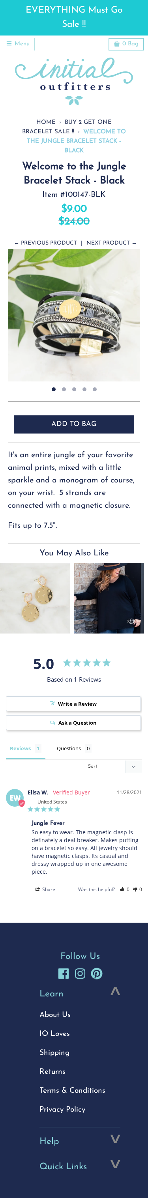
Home (46, 122)
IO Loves (54, 1034)
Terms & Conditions (72, 1091)
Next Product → (111, 243)
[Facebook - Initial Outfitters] (63, 973)
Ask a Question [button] (77, 722)
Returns (52, 1072)
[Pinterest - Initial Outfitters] (97, 973)
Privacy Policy (62, 1110)
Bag (130, 44)
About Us (55, 1015)
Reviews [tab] (20, 748)
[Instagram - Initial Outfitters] (80, 973)
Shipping (54, 1053)
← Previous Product (45, 243)
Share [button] (48, 889)
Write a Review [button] (77, 703)
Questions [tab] (69, 748)
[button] (124, 889)
